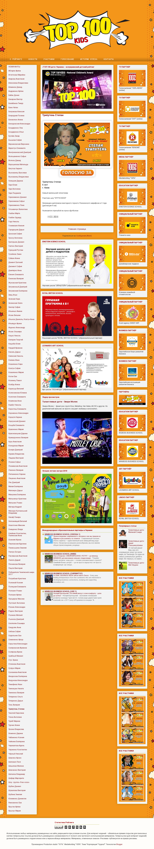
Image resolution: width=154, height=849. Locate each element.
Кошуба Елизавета (16, 425)
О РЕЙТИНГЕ (16, 59)
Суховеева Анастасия (17, 672)
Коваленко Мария (16, 372)
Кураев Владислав (16, 454)
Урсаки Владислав (16, 729)
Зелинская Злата (15, 303)
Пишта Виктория (15, 568)
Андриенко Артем (15, 91)
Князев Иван (14, 360)
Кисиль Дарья (14, 352)
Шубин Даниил (14, 786)
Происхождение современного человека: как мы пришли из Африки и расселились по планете (77, 537)
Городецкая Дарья (16, 230)
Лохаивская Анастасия (17, 466)
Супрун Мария (14, 668)
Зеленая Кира (14, 299)
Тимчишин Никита (16, 689)
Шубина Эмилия (15, 794)
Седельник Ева (14, 635)
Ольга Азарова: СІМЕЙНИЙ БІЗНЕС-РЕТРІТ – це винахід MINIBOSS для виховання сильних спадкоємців (75, 557)
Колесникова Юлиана (17, 393)
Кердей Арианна (15, 348)
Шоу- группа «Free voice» (18, 782)
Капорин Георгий (15, 340)
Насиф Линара (14, 517)
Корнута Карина (15, 417)
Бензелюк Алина (15, 120)
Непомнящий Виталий (17, 521)
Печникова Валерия (16, 564)
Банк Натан (13, 107)
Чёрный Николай (15, 754)
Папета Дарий (14, 560)
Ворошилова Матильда (18, 164)
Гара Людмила (14, 193)
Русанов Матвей (15, 615)
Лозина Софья (14, 462)
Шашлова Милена (16, 766)
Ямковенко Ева (15, 803)
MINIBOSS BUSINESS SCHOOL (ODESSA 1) (62, 534)
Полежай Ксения (15, 583)
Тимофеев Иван (15, 684)
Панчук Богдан (14, 552)
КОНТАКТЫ (109, 59)
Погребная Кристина (17, 578)
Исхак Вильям (14, 315)
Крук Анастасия (15, 442)
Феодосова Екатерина (17, 676)
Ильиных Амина (15, 311)
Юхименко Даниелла (17, 799)
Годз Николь (13, 221)
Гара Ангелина (14, 189)
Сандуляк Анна (14, 627)
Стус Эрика (13, 660)
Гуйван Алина (14, 258)
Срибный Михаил (15, 656)
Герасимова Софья (16, 201)
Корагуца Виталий (16, 389)
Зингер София (14, 307)
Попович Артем (14, 595)
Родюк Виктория (15, 611)
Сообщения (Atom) (84, 236)
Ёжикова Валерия (16, 278)
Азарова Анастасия (16, 79)
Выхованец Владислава (18, 177)
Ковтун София (14, 368)
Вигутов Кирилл (15, 168)
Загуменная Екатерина (17, 291)
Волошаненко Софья (17, 156)
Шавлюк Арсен (14, 758)
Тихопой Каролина (16, 713)
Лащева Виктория (16, 458)
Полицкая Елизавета (17, 587)
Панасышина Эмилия (17, 548)
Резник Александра (16, 607)
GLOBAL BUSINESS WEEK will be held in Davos (71, 575)
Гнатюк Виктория (15, 246)
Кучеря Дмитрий (15, 450)
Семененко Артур (15, 640)
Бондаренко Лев (15, 128)
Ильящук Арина (15, 323)
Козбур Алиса (14, 384)
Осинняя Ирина (14, 540)
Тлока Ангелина (15, 717)
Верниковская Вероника (18, 144)
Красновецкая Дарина (17, 433)
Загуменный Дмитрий (17, 287)
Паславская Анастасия (17, 556)
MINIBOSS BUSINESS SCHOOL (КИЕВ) (60, 554)
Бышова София (15, 140)
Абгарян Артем (14, 71)
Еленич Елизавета (16, 274)
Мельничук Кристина (17, 499)
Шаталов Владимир (16, 774)
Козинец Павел (15, 380)
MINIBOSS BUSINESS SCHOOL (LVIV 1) (61, 591)
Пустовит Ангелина (16, 603)
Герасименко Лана (16, 205)
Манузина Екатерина (17, 494)
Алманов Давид (15, 87)
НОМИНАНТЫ (14, 67)
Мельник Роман (15, 503)
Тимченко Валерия (16, 693)
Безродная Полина (16, 116)
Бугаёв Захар (14, 136)
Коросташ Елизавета (17, 409)
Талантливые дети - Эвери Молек (59, 401)
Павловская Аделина (17, 544)
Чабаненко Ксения (16, 737)
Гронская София (15, 234)
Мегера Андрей (15, 507)
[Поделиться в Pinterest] (57, 217)
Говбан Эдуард (14, 217)
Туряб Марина (14, 721)
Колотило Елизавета (17, 397)
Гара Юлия (12, 185)
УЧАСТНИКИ (48, 59)
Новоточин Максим (16, 525)
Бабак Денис (13, 95)
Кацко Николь (14, 336)
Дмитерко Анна (15, 270)
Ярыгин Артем (14, 807)
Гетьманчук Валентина (18, 209)
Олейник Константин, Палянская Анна (17, 534)
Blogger (119, 844)
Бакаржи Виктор (15, 99)
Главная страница (77, 229)
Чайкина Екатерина (16, 741)
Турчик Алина (14, 725)
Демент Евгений (15, 262)
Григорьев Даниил (16, 242)
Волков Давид (14, 160)
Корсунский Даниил (16, 421)
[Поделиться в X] (53, 217)
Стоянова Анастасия (16, 664)
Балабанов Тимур (15, 103)
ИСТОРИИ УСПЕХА (88, 59)
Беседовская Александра (19, 124)
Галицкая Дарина (15, 181)
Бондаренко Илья (16, 132)
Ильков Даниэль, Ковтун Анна (21, 319)
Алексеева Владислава (18, 83)
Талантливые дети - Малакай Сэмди (136, 531)
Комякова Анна (15, 401)
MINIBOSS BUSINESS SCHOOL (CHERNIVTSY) (64, 573)
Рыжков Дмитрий (16, 619)
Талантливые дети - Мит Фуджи (136, 564)
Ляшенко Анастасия (16, 478)
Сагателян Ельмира (16, 623)
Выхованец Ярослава (17, 173)
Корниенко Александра (18, 413)
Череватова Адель (16, 745)
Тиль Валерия (14, 705)
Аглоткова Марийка (16, 75)
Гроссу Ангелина (15, 238)
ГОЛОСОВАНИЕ (67, 59)
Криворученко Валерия (18, 437)
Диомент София (15, 266)
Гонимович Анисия (16, 226)
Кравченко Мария (16, 429)
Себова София (14, 631)
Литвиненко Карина (16, 474)
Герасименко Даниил (17, 197)
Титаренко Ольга (15, 697)
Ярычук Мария (14, 811)
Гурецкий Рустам (15, 250)
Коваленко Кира (15, 364)
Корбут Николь (14, 405)
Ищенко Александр (16, 327)
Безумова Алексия (16, 111)
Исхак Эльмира (15, 332)
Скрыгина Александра (17, 644)
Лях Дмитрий (14, 482)
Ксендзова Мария (16, 446)
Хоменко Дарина (15, 733)
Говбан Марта (14, 213)
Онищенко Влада (15, 529)
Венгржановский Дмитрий (19, 152)
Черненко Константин (17, 750)
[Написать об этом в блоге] (51, 217)
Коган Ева (12, 376)
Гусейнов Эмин (14, 254)
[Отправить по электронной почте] (49, 217)
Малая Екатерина (15, 486)
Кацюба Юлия (14, 344)
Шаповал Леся (14, 762)
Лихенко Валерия (15, 470)
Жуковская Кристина (17, 283)
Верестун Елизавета (16, 148)
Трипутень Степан (16, 709)
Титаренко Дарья (15, 701)
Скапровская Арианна (17, 648)
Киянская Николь (15, 356)
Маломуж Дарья (15, 490)
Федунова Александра (18, 680)
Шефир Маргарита (16, 778)
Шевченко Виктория (17, 770)
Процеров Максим (16, 599)
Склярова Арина (15, 652)
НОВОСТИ (32, 59)
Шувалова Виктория (16, 790)
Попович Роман (15, 591)
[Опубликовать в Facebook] (55, 217)
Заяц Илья (12, 295)
